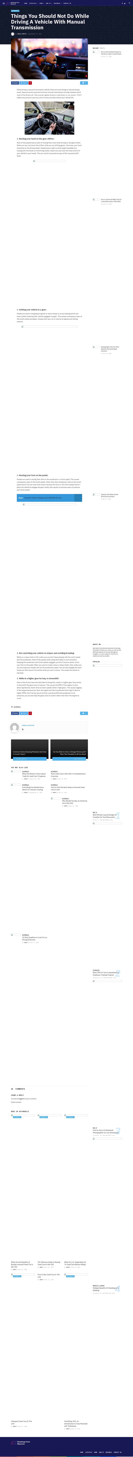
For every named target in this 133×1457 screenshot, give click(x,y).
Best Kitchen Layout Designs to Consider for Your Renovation (105, 816)
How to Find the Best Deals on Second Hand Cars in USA (68, 788)
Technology (96, 970)
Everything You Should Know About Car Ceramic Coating (33, 788)
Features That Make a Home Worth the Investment (109, 495)
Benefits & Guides (98, 1285)
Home (25, 3)
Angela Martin (21, 34)
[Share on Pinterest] (30, 83)
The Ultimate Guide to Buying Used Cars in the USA (49, 1263)
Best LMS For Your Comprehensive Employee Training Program (106, 973)
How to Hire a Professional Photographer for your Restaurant (105, 1131)
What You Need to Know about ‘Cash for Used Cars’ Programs (34, 775)
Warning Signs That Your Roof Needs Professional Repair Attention (110, 349)
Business (57, 3)
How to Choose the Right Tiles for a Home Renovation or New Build (111, 200)
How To (48, 3)
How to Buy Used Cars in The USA (49, 1275)
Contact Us (67, 3)
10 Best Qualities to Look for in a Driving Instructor (34, 938)
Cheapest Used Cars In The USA (21, 1422)
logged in (21, 1099)
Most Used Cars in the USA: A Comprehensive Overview (68, 775)
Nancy (26, 779)
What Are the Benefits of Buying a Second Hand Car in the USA (22, 1264)
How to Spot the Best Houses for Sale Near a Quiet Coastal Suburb (111, 53)
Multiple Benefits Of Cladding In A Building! (106, 1289)
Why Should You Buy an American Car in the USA (74, 802)
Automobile (15, 10)
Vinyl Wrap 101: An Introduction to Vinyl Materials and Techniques (75, 1423)
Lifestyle (32, 3)
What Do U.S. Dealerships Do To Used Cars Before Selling (75, 1263)
